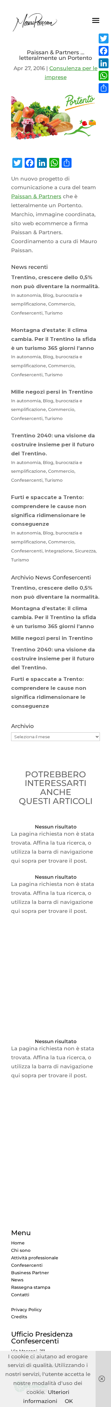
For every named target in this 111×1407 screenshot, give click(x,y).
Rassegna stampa (30, 1287)
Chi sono (21, 1250)
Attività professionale (34, 1258)
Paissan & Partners (36, 196)
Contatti (20, 1295)
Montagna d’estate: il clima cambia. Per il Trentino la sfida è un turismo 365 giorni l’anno (53, 617)
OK (69, 1401)
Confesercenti (27, 1265)
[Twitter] (103, 38)
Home (18, 1243)
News (17, 1280)
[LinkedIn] (103, 63)
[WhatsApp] (103, 75)
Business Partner (30, 1272)
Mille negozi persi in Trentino (52, 638)
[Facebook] (103, 51)
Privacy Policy (26, 1309)
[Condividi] (103, 88)
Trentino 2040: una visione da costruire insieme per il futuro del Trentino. (53, 658)
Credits (19, 1317)
